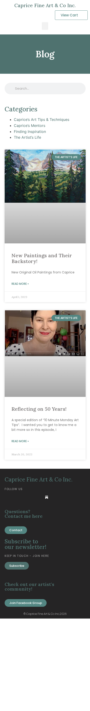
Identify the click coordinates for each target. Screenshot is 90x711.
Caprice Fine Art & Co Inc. (45, 5)
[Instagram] (37, 497)
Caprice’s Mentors (29, 125)
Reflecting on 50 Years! (39, 409)
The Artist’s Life (27, 137)
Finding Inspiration (30, 131)
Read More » (20, 284)
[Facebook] (18, 497)
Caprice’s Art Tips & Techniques (41, 119)
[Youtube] (28, 497)
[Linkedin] (9, 497)
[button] (45, 26)
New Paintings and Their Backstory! (42, 258)
